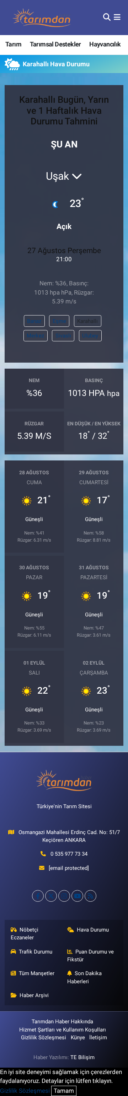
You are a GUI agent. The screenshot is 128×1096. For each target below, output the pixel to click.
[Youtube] (77, 896)
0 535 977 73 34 (68, 854)
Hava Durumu (93, 930)
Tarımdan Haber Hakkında (62, 1021)
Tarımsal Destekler (55, 44)
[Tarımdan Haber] (42, 17)
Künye (78, 1037)
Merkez (35, 335)
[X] (51, 896)
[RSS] (90, 896)
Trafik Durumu (35, 952)
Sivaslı (63, 335)
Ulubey (90, 335)
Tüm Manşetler (36, 973)
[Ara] (107, 17)
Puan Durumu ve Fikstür (90, 956)
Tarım (13, 44)
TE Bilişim (82, 1057)
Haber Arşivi (34, 995)
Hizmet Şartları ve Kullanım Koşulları (62, 1030)
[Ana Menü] (117, 17)
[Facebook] (38, 896)
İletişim (98, 1037)
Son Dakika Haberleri (84, 977)
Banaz (34, 321)
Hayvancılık (105, 44)
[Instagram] (64, 896)
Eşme (59, 321)
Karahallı (87, 321)
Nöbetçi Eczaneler (25, 934)
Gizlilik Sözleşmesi (43, 1037)
